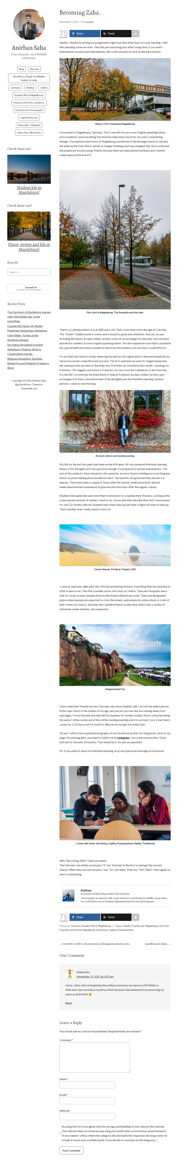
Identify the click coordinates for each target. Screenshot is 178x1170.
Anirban (86, 890)
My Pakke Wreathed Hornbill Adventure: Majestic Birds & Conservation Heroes (25, 349)
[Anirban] (68, 901)
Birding (30, 87)
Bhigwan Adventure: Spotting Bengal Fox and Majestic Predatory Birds (28, 363)
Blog (21, 69)
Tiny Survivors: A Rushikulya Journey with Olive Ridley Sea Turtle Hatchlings (29, 316)
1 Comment (87, 21)
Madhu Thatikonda (134, 925)
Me (17, 384)
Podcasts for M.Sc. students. (29, 102)
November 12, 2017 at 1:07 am (95, 976)
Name (63, 1079)
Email (63, 1094)
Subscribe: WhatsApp (29, 132)
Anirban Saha (29, 47)
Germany (15, 87)
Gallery (44, 87)
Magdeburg (151, 925)
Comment (66, 1040)
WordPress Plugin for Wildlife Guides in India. (29, 78)
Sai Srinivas (102, 929)
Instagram (123, 737)
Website (64, 1110)
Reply (68, 1003)
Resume (34, 69)
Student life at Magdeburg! (29, 95)
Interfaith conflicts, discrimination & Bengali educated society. (94, 943)
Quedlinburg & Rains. (158, 943)
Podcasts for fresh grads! (29, 110)
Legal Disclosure (29, 117)
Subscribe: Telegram (29, 125)
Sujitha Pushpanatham (121, 929)
